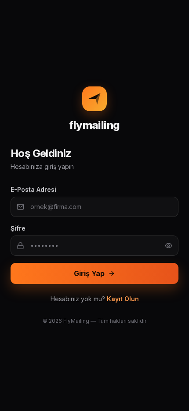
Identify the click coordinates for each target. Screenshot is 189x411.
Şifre (18, 228)
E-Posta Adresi (33, 189)
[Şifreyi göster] (168, 246)
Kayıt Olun (123, 299)
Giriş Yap (89, 273)
